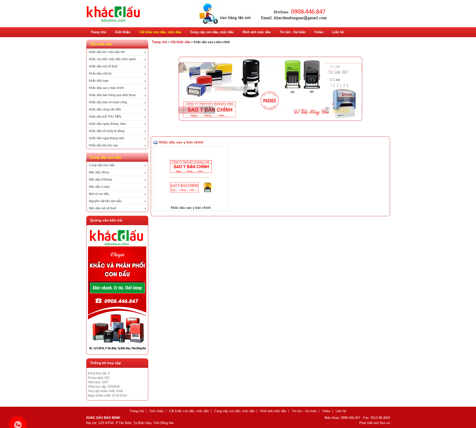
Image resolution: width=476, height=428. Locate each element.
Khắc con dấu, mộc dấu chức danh (112, 59)
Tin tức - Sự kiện (292, 32)
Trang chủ (98, 32)
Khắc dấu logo (99, 80)
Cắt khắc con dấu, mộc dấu (160, 32)
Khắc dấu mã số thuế (103, 66)
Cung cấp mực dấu (102, 165)
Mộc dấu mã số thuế (102, 208)
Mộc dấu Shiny (99, 172)
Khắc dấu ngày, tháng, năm (107, 124)
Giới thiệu (122, 32)
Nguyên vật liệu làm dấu (105, 201)
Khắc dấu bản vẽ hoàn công (108, 102)
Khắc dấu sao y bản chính (106, 88)
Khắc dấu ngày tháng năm (106, 138)
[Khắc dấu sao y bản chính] (191, 191)
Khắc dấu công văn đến (105, 109)
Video (318, 32)
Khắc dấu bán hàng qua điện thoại (112, 95)
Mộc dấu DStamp (100, 179)
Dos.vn (385, 423)
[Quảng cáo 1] (117, 349)
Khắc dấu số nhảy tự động (106, 131)
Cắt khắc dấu (180, 42)
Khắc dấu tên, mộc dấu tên (107, 52)
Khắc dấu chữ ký (100, 73)
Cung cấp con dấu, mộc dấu (212, 32)
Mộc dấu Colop (99, 186)
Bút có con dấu (99, 194)
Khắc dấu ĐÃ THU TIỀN (105, 116)
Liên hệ (338, 32)
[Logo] (207, 24)
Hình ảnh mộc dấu (256, 32)
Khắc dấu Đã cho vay (103, 145)
